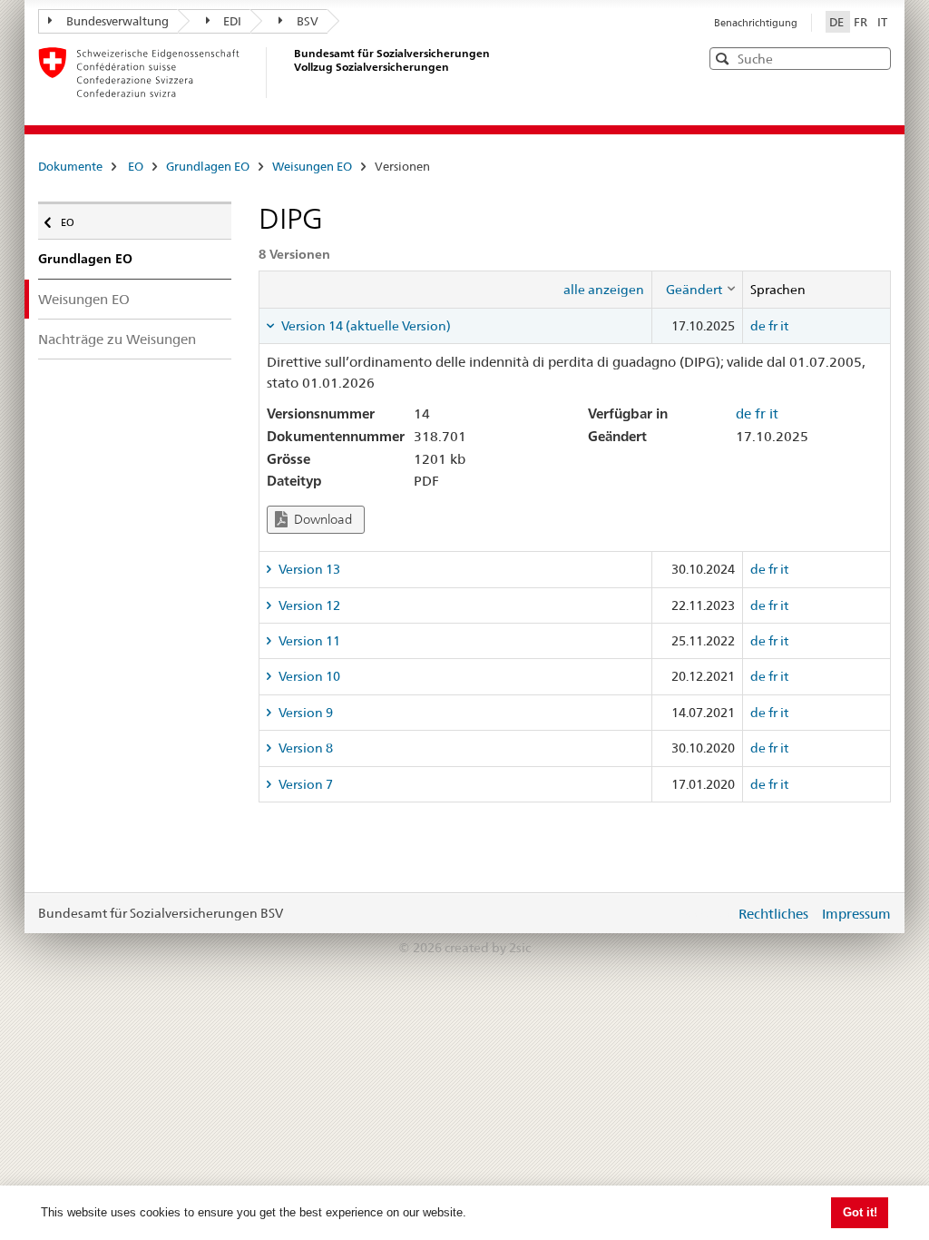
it (784, 326)
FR (862, 22)
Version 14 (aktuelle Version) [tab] (365, 326)
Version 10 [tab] (308, 676)
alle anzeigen (603, 289)
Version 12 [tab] (308, 605)
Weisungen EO (312, 166)
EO (135, 166)
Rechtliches (773, 913)
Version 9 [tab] (304, 712)
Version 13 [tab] (308, 569)
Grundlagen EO (207, 166)
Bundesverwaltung (117, 21)
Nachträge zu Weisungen (117, 339)
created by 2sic (488, 947)
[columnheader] (696, 289)
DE (837, 22)
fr (772, 326)
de (758, 326)
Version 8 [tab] (304, 748)
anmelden (707, 913)
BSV (307, 21)
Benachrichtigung (755, 22)
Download (321, 519)
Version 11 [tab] (308, 641)
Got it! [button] (860, 1212)
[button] (875, 57)
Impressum (856, 913)
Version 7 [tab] (304, 784)
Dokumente (70, 166)
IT (882, 22)
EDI (232, 21)
